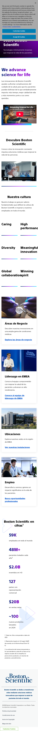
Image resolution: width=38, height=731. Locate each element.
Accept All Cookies (19, 37)
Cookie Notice (16, 27)
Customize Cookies (9, 729)
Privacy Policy (7, 27)
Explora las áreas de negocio (18, 340)
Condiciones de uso (8, 715)
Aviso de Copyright (8, 719)
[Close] (35, 3)
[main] (19, 333)
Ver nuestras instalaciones (17, 447)
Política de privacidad (9, 711)
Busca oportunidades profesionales (15, 499)
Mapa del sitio (6, 723)
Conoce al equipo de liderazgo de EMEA (14, 396)
